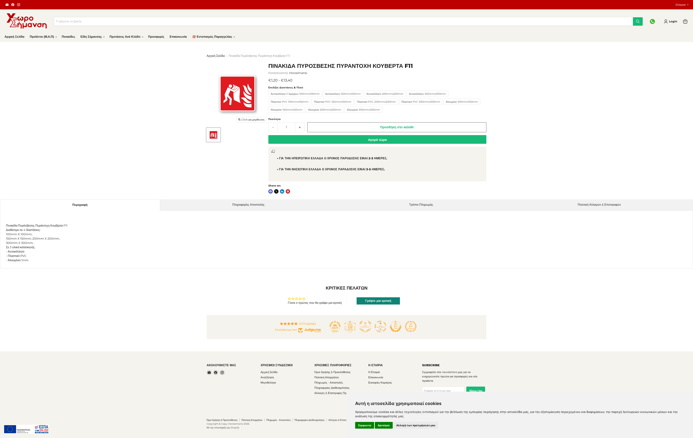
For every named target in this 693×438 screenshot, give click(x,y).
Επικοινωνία (178, 36)
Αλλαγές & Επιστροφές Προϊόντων (335, 393)
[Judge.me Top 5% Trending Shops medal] (411, 326)
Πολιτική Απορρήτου (326, 377)
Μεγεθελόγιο (268, 382)
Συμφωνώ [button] (364, 425)
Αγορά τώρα (377, 140)
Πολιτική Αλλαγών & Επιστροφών (599, 204)
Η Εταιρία (374, 372)
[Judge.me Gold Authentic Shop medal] (365, 326)
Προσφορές (156, 36)
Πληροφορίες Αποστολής (248, 204)
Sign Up (475, 391)
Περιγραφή (80, 205)
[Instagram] (18, 4)
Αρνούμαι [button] (384, 425)
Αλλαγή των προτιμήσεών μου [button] (415, 425)
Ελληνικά (681, 4)
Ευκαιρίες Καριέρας (380, 382)
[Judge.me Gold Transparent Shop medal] (380, 326)
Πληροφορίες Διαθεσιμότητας (331, 387)
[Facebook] (12, 4)
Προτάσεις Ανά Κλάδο (125, 36)
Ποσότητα (274, 119)
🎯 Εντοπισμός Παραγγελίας (212, 36)
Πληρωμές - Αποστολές (328, 382)
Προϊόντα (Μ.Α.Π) (42, 36)
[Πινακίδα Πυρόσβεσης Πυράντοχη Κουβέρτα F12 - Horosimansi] (213, 135)
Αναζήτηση (267, 377)
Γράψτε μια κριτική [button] (378, 301)
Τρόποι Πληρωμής (421, 204)
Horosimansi (298, 73)
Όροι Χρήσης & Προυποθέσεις (332, 372)
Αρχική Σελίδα (14, 36)
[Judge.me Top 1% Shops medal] (395, 326)
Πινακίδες (68, 36)
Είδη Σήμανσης (91, 36)
